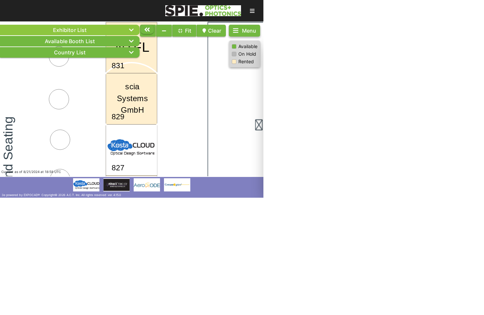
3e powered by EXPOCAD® (21, 195)
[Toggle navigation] (252, 10)
